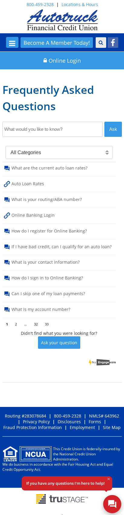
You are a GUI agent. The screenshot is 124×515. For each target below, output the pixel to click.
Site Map (112, 427)
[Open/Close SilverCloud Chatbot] (112, 504)
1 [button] (7, 323)
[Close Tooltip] (108, 479)
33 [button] (47, 323)
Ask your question (59, 342)
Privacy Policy (36, 421)
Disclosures (69, 421)
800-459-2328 (40, 4)
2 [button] (16, 323)
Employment (82, 427)
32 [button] (36, 323)
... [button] (25, 323)
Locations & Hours (80, 4)
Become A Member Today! (57, 42)
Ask (113, 129)
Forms (95, 421)
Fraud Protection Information (32, 427)
